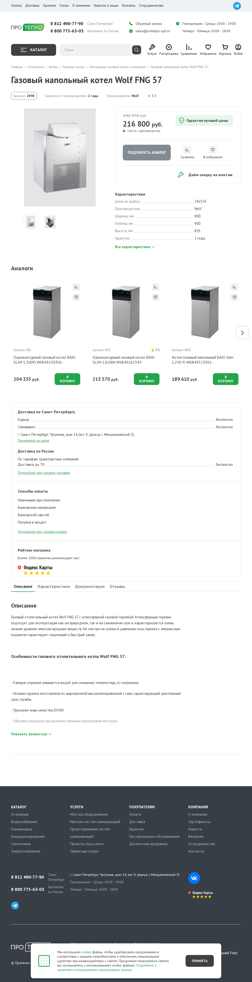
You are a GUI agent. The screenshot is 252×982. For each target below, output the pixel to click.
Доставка (32, 5)
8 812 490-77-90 (66, 23)
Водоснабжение (24, 821)
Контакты (128, 5)
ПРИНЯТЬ (199, 961)
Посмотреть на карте (33, 440)
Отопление (20, 814)
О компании (81, 5)
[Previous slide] (10, 333)
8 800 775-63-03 (66, 30)
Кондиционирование (28, 836)
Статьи (64, 5)
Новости (195, 829)
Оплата (16, 5)
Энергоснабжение (25, 851)
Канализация (21, 829)
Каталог (38, 49)
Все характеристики (132, 246)
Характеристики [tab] (53, 586)
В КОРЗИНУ (67, 379)
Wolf (135, 96)
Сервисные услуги (84, 851)
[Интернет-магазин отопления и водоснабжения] (27, 27)
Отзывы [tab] (117, 586)
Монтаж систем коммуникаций (95, 821)
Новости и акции (106, 5)
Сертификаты (199, 821)
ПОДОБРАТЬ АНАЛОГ (147, 152)
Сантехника (21, 843)
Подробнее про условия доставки (44, 472)
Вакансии (196, 836)
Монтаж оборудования (89, 814)
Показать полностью (29, 734)
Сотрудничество (151, 5)
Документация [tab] (90, 586)
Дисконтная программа (148, 843)
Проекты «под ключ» (87, 843)
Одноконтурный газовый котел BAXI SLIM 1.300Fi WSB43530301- (45, 360)
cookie (86, 952)
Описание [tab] (23, 586)
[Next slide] (242, 333)
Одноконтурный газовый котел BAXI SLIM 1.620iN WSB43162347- (124, 360)
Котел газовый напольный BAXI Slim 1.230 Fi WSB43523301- (202, 360)
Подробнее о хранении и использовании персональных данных (107, 967)
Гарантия (49, 5)
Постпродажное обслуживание (154, 836)
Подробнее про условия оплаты (42, 531)
